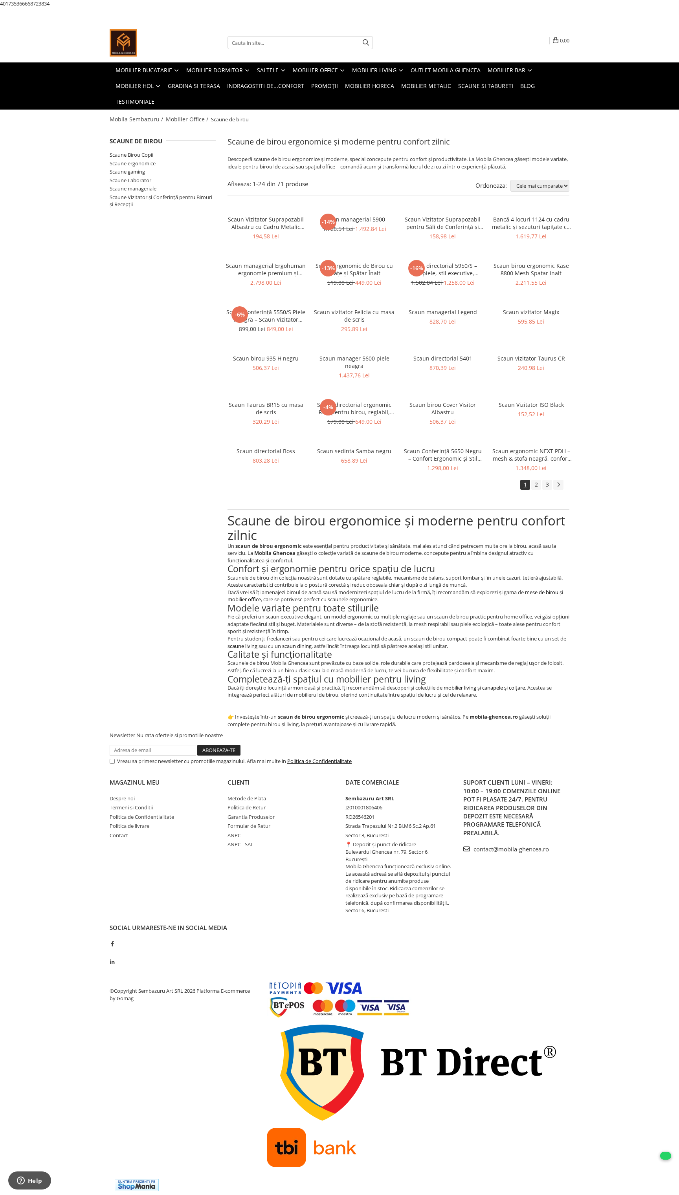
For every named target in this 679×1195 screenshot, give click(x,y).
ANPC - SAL (240, 844)
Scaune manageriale (133, 188)
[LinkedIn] (112, 962)
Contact (119, 835)
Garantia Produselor (251, 816)
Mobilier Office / (188, 119)
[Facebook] (112, 943)
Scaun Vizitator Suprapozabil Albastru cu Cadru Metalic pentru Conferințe (266, 223)
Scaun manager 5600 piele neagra (354, 362)
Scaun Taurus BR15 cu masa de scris (266, 408)
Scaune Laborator (130, 180)
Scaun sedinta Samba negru (354, 451)
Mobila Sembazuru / (137, 119)
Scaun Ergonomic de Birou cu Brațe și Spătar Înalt (354, 269)
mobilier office (244, 599)
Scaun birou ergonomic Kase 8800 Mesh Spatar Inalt (531, 269)
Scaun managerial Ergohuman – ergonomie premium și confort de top (266, 269)
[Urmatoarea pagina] (558, 485)
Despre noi (122, 798)
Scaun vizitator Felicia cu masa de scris (354, 315)
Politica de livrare (129, 825)
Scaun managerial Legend (443, 312)
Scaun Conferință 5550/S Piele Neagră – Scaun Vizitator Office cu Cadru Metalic (265, 315)
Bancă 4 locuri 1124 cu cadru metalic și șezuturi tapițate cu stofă (531, 223)
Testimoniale (135, 101)
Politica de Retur (247, 807)
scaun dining (297, 646)
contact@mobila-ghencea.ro (510, 849)
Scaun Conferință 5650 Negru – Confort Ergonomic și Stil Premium (443, 454)
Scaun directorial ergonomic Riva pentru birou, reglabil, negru (354, 408)
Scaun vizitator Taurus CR (531, 358)
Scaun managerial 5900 (354, 219)
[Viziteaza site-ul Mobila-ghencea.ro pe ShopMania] (137, 1185)
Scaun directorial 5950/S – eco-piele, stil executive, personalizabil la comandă (442, 269)
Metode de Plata (247, 798)
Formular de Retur (249, 825)
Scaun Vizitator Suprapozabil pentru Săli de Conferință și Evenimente (443, 223)
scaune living (242, 646)
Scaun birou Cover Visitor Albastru (442, 408)
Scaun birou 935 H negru (266, 358)
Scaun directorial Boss (266, 451)
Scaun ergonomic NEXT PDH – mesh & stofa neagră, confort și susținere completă (531, 454)
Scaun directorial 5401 (442, 358)
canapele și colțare (503, 687)
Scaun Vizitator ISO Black (531, 404)
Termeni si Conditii (131, 807)
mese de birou (541, 592)
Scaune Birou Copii (131, 154)
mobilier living (460, 687)
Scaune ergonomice (133, 163)
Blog (527, 86)
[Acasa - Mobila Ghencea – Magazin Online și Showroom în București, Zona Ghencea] (149, 43)
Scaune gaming (127, 171)
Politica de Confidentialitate (319, 761)
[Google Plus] (112, 952)
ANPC (234, 835)
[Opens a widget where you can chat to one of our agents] (29, 1181)
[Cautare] (366, 42)
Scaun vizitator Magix (531, 312)
